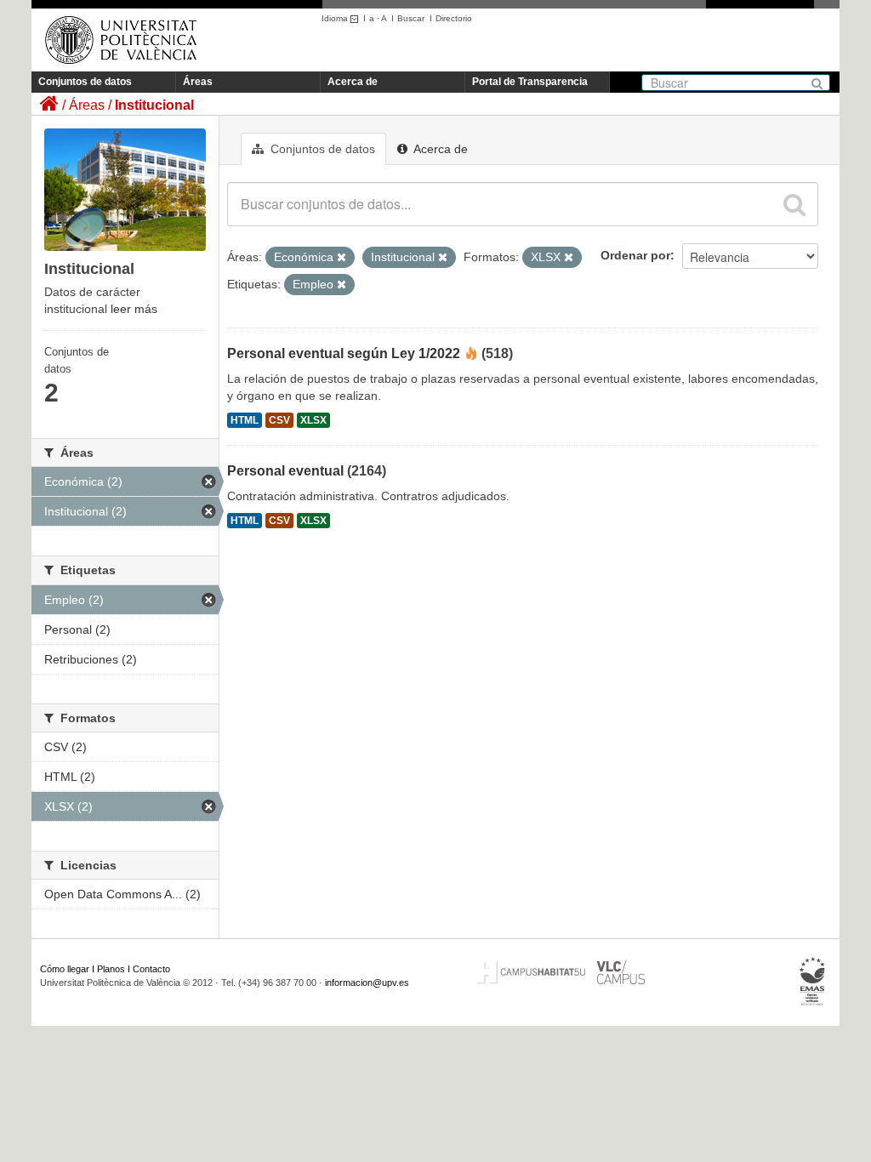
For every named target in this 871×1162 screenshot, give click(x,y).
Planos (111, 969)
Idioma (336, 18)
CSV (279, 420)
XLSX (313, 420)
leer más (134, 309)
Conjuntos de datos (85, 82)
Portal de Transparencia (530, 82)
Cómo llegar (64, 969)
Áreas (198, 82)
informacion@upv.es (367, 982)
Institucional (154, 105)
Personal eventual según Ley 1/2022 (343, 353)
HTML (245, 420)
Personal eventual (285, 471)
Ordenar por (635, 255)
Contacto (151, 969)
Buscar (410, 18)
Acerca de (352, 82)
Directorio (454, 18)
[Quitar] (341, 258)
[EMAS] (813, 981)
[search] (794, 204)
